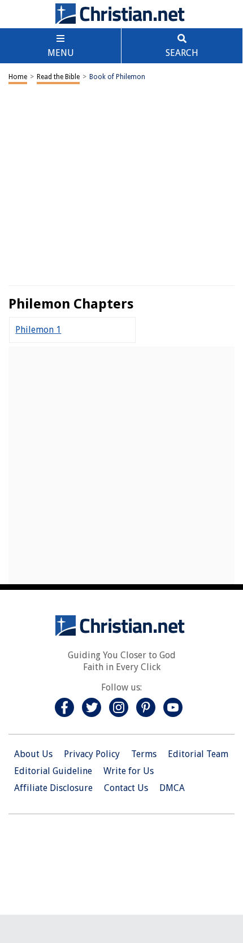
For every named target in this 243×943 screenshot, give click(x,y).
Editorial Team (198, 754)
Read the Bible (58, 77)
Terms (144, 754)
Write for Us (128, 771)
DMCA (172, 788)
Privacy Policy (92, 754)
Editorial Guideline (53, 771)
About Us (33, 754)
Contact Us (126, 788)
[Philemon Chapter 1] (38, 329)
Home (17, 77)
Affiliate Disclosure (53, 788)
